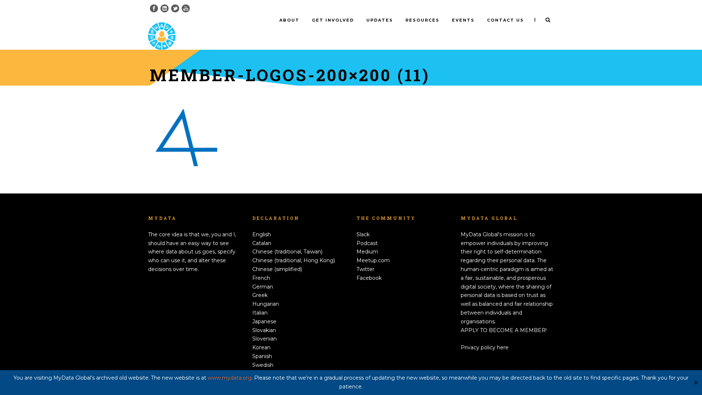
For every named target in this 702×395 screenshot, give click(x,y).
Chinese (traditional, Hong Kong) (293, 260)
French (261, 278)
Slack (363, 234)
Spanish (262, 356)
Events (463, 20)
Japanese (264, 321)
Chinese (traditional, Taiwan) (287, 251)
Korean (261, 347)
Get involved (333, 20)
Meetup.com (373, 260)
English (261, 234)
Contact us (505, 20)
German (262, 286)
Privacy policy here (485, 347)
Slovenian (264, 338)
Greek (260, 295)
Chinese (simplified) (277, 269)
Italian (260, 312)
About (289, 20)
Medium (367, 251)
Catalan (261, 243)
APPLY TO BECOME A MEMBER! (504, 330)
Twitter (365, 269)
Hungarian (265, 304)
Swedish (262, 365)
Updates (379, 20)
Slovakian (264, 330)
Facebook (369, 278)
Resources (422, 20)
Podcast (367, 243)
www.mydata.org (230, 378)
